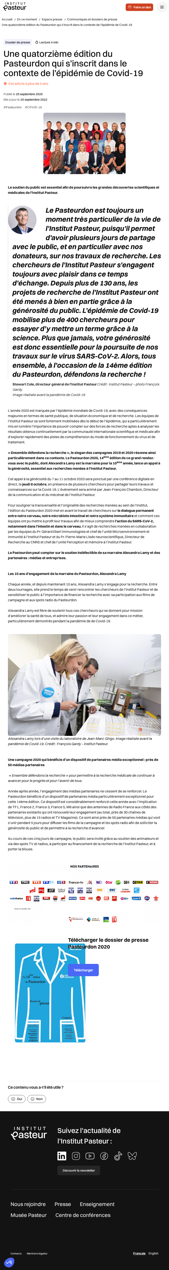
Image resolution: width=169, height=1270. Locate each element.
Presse (63, 1204)
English (153, 1253)
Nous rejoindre (28, 1204)
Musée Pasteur (29, 1215)
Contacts (16, 1253)
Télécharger (83, 970)
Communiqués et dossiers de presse (92, 19)
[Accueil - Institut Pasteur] (14, 6)
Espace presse (52, 19)
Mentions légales (37, 1253)
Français (139, 1253)
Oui (19, 1099)
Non (39, 1099)
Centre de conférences (82, 1215)
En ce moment (27, 19)
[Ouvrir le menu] (162, 7)
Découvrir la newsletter (79, 1170)
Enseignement (97, 1204)
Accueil (7, 19)
